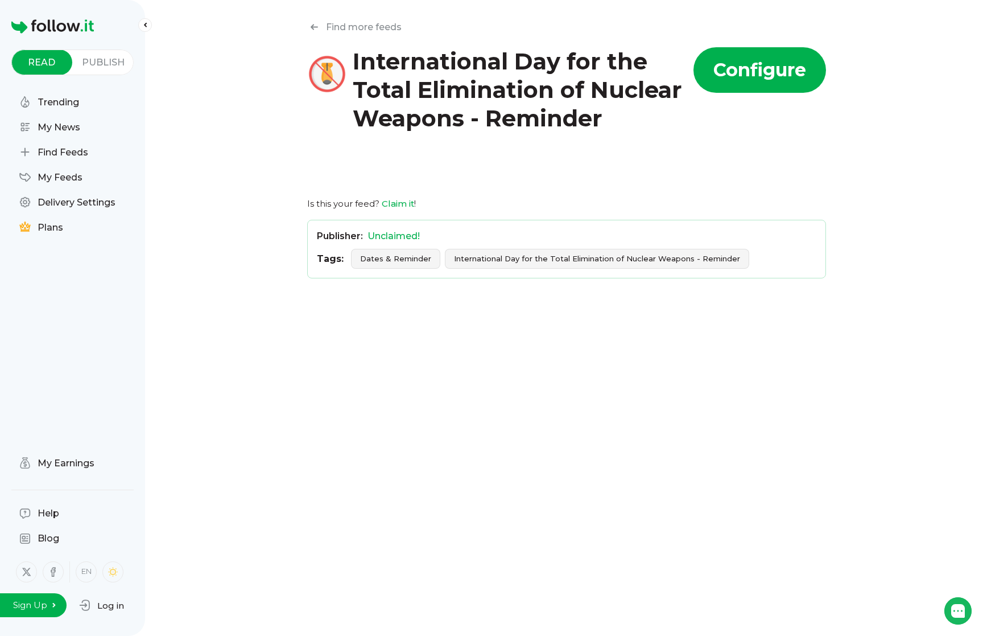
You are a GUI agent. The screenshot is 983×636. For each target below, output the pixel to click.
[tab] (41, 62)
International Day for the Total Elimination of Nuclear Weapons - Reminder (597, 258)
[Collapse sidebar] (145, 25)
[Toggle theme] (113, 572)
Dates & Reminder (395, 258)
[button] (101, 605)
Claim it (398, 203)
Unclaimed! (393, 236)
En (86, 571)
